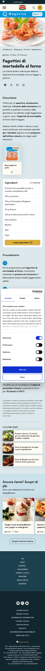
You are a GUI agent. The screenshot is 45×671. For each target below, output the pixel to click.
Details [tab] (22, 298)
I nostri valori (18, 2)
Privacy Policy (22, 614)
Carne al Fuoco (22, 573)
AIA (22, 559)
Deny (22, 377)
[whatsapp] (23, 84)
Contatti (22, 628)
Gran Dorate (22, 580)
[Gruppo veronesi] (22, 643)
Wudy (22, 562)
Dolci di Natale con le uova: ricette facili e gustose (27, 460)
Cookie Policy (22, 610)
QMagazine (18, 49)
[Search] (33, 7)
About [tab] (36, 298)
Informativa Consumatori (23, 617)
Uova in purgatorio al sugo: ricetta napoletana (27, 448)
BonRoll (22, 566)
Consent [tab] (8, 298)
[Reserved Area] (39, 7)
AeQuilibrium (7, 49)
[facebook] (5, 84)
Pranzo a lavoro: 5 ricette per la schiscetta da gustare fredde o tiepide (27, 435)
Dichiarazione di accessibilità (22, 632)
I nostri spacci (22, 625)
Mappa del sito (22, 635)
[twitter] (11, 84)
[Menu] (4, 7)
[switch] (39, 345)
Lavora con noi (22, 621)
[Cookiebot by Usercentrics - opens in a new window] (32, 291)
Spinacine (22, 576)
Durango (23, 584)
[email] (17, 84)
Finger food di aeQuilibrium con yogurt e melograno (18, 526)
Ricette (27, 49)
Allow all (22, 370)
